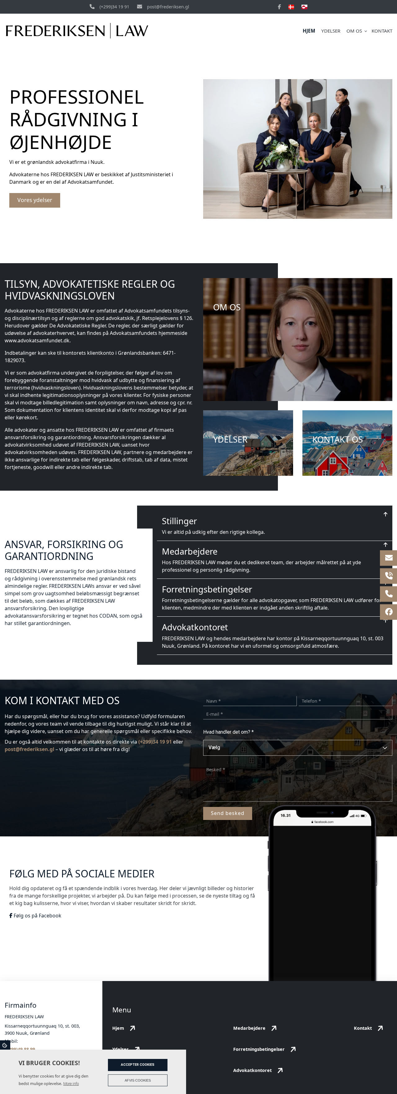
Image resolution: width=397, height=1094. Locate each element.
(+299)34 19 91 (114, 7)
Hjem (118, 1028)
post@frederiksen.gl (168, 7)
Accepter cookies (137, 1065)
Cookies (5, 1045)
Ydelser (120, 1049)
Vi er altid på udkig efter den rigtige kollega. (213, 532)
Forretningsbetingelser (207, 589)
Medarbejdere (189, 551)
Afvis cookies (138, 1080)
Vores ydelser (34, 200)
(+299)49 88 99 (20, 1049)
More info (71, 1083)
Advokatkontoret (195, 627)
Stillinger (179, 521)
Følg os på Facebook (36, 915)
